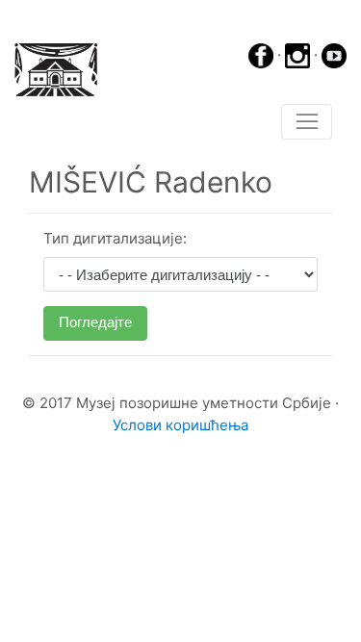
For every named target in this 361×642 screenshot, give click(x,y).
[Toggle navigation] (306, 122)
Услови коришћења (180, 425)
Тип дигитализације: (115, 238)
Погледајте (95, 322)
